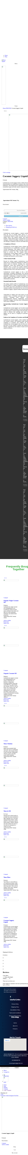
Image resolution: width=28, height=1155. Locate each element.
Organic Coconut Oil (10, 673)
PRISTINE (9, 108)
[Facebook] (4, 1035)
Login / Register (7, 1090)
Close (2, 1094)
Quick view (6, 623)
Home (4, 108)
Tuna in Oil (7, 811)
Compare (6, 1089)
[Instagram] (10, 1035)
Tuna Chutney (8, 743)
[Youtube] (7, 1035)
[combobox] (7, 213)
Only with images (9, 977)
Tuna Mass (7, 877)
